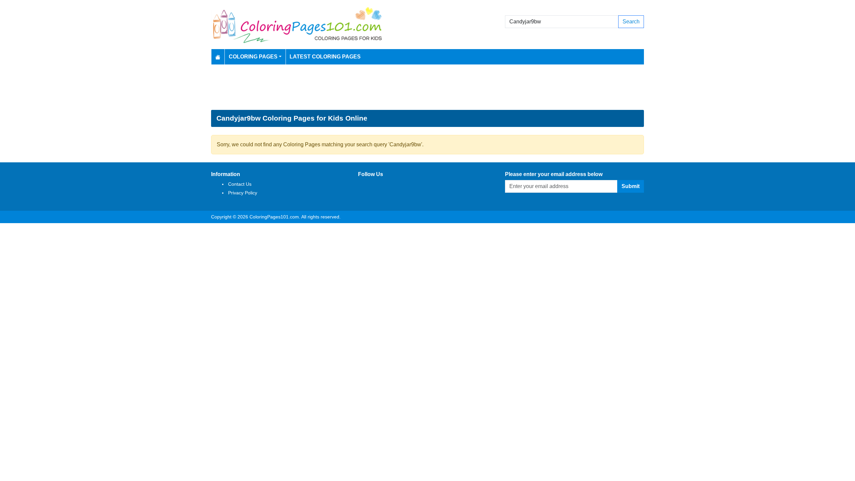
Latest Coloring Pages (325, 56)
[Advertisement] (427, 87)
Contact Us (239, 184)
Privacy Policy (242, 192)
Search (631, 21)
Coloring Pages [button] (253, 56)
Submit (631, 186)
